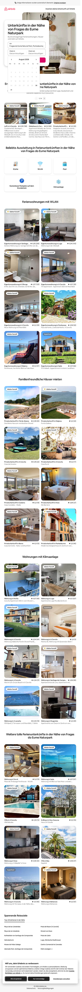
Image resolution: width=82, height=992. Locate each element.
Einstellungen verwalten (61, 979)
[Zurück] (36, 98)
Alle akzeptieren (16, 979)
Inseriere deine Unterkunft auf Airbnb (60, 9)
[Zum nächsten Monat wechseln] (36, 59)
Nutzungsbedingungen (46, 988)
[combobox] (27, 46)
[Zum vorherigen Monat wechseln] (11, 59)
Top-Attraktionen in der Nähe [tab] (14, 920)
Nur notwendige (38, 979)
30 (36, 85)
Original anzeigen (60, 3)
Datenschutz (31, 988)
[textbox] (17, 53)
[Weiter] (44, 98)
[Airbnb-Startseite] (9, 9)
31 (11, 90)
